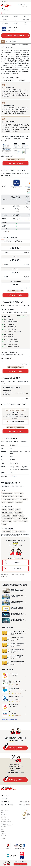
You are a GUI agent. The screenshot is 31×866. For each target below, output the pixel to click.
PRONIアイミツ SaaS (5, 574)
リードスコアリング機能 (22, 499)
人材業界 (25, 521)
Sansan (11, 712)
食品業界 (11, 509)
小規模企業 (22, 531)
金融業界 (4, 524)
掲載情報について (20, 44)
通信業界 (15, 515)
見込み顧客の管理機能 (7, 493)
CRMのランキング (20, 574)
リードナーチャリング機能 (8, 499)
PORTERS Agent (13, 674)
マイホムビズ (12, 27)
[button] (15, 562)
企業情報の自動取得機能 (7, 496)
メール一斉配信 (19, 496)
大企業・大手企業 (6, 531)
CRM (13, 574)
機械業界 (21, 515)
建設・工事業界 (18, 512)
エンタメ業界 (17, 518)
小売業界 (4, 509)
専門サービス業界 (6, 515)
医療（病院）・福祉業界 (7, 512)
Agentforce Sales (14, 688)
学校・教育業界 (17, 521)
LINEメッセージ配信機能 (7, 502)
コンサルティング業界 (7, 518)
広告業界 (25, 518)
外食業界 (18, 509)
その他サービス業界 (6, 521)
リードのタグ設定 (18, 493)
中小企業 (15, 531)
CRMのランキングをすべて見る (9, 719)
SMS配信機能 (19, 502)
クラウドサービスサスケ (15, 681)
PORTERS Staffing (14, 704)
